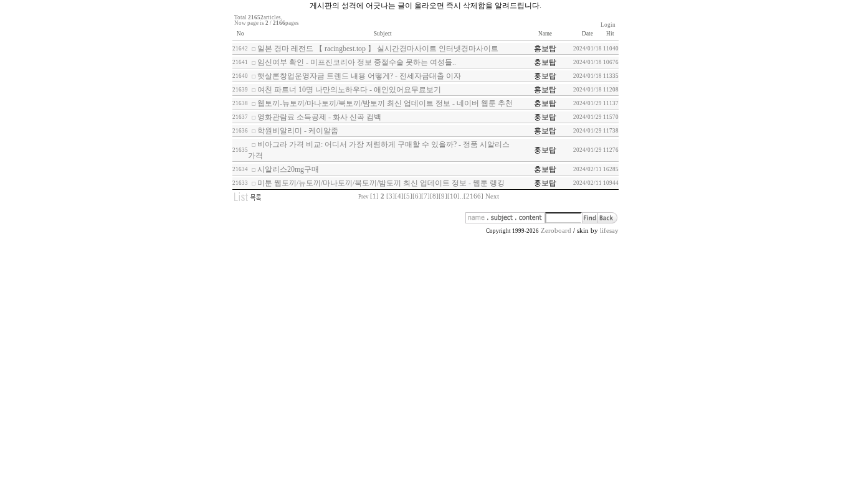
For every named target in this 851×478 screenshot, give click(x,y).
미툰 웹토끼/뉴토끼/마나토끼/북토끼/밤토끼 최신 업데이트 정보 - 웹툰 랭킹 (381, 183)
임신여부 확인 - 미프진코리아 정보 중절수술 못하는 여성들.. (356, 62)
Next (492, 196)
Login (608, 25)
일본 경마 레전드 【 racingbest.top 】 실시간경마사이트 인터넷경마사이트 (377, 48)
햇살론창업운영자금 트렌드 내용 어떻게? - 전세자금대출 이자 (359, 76)
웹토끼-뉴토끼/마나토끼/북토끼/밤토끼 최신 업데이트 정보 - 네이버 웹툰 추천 (385, 103)
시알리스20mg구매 (288, 169)
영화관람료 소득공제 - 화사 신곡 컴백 (319, 117)
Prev (363, 197)
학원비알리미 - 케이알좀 (297, 130)
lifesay (609, 230)
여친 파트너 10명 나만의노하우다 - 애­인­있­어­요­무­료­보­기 (349, 89)
